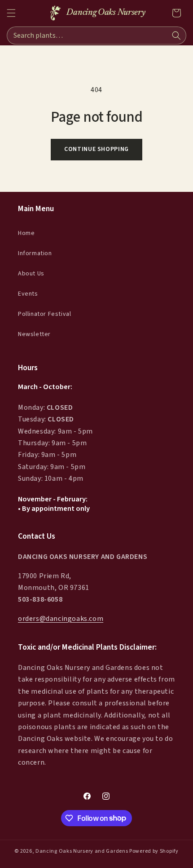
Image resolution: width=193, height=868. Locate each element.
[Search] (176, 35)
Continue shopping (96, 149)
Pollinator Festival (44, 314)
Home (26, 233)
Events (28, 293)
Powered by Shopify (154, 851)
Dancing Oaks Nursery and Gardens (81, 851)
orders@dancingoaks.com (60, 619)
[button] (11, 13)
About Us (31, 273)
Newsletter (34, 334)
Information (35, 253)
